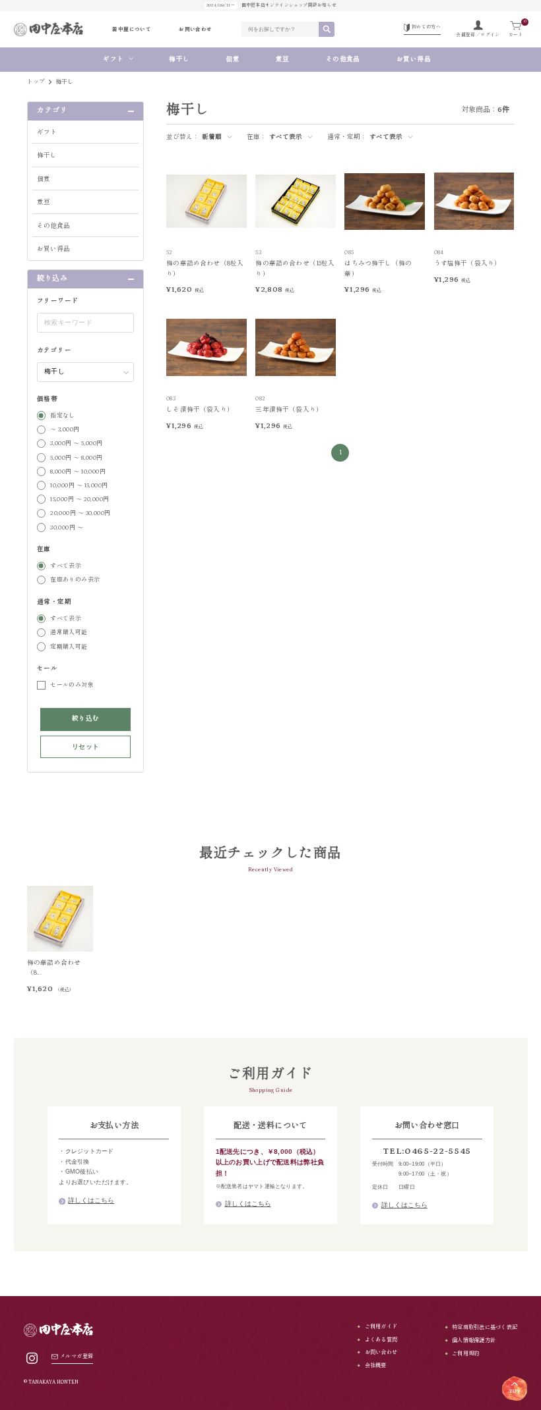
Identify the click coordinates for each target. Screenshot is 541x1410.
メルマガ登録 (76, 1356)
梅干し (179, 59)
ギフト (113, 59)
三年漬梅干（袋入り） (289, 410)
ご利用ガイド (381, 1327)
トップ (36, 81)
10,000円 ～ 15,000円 (79, 485)
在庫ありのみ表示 (75, 579)
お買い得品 (417, 59)
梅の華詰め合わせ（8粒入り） (204, 268)
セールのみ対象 (72, 685)
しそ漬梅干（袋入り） (200, 410)
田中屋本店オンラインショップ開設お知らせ (271, 5)
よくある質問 (381, 1340)
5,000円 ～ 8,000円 (76, 457)
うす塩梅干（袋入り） (467, 263)
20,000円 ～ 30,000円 (80, 513)
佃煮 (232, 59)
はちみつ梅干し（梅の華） (378, 268)
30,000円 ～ (66, 527)
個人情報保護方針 (473, 1340)
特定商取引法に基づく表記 (484, 1327)
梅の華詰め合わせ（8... (53, 968)
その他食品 (343, 59)
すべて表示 (65, 565)
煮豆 (283, 59)
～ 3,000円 (65, 429)
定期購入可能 (69, 646)
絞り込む (86, 718)
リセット (86, 746)
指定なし (62, 415)
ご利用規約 (465, 1354)
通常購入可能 (69, 632)
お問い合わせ (195, 29)
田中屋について (131, 29)
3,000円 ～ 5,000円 (76, 443)
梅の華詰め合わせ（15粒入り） (294, 268)
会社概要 (375, 1366)
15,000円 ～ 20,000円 (80, 499)
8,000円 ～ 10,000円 (78, 471)
